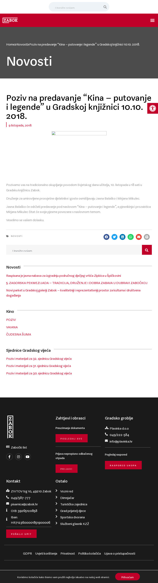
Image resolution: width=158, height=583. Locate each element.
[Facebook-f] (9, 456)
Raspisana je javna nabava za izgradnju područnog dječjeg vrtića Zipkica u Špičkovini (63, 274)
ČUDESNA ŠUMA (18, 333)
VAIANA (12, 326)
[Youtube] (27, 456)
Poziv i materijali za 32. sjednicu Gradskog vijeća (39, 357)
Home (10, 43)
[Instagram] (18, 456)
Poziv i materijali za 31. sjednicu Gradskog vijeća (38, 365)
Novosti (22, 43)
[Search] (105, 7)
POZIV (11, 319)
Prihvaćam (127, 576)
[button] (152, 108)
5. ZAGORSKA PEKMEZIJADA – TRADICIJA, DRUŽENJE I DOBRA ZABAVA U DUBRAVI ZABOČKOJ (77, 282)
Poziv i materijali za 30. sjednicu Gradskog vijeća (39, 372)
